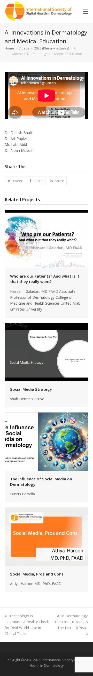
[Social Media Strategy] (46, 351)
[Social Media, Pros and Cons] (46, 536)
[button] (85, 11)
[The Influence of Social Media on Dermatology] (46, 441)
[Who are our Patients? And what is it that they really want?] (46, 238)
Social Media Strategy (31, 389)
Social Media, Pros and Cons (37, 574)
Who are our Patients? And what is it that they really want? (44, 278)
